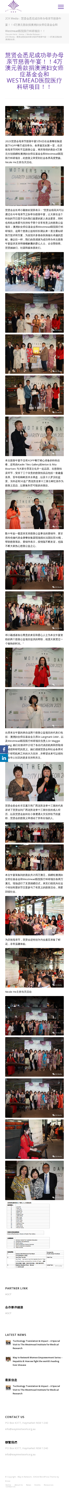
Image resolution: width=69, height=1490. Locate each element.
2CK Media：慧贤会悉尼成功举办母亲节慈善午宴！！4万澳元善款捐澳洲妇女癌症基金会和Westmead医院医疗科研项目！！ (33, 25)
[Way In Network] (28, 7)
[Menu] (59, 7)
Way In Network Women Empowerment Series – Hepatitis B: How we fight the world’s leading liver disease (37, 1361)
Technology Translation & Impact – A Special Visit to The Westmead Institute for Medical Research (36, 1344)
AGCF (8, 1294)
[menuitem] (59, 7)
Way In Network (25, 1476)
